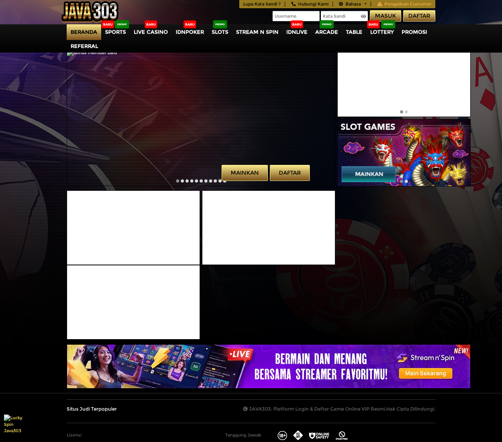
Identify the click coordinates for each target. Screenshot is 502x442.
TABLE (354, 32)
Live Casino (151, 32)
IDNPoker (190, 32)
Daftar (419, 15)
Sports (115, 32)
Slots (220, 32)
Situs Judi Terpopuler (92, 409)
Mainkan (245, 172)
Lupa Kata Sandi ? (262, 4)
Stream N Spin (257, 32)
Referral (84, 46)
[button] (177, 180)
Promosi (414, 32)
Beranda (84, 32)
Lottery (382, 32)
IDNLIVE (296, 32)
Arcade (326, 32)
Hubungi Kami (313, 4)
